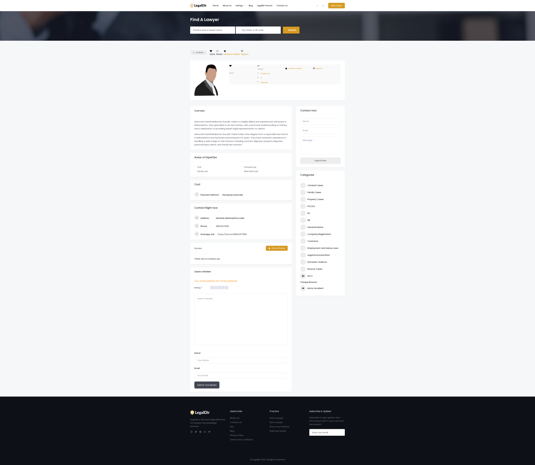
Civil (199, 167)
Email (197, 368)
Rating (198, 287)
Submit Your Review (207, 385)
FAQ (232, 426)
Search (292, 30)
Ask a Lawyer (276, 422)
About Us (227, 5)
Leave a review (232, 54)
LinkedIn (264, 82)
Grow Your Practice (279, 426)
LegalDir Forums (264, 5)
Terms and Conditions (241, 439)
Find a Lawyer (276, 417)
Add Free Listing (278, 430)
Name (197, 353)
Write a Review (278, 248)
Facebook (265, 73)
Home (216, 5)
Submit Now (320, 160)
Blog (251, 5)
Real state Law (251, 171)
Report (245, 54)
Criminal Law (250, 167)
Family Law (202, 171)
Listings (239, 5)
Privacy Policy (237, 435)
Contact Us (282, 5)
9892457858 (222, 226)
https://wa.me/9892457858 (232, 234)
